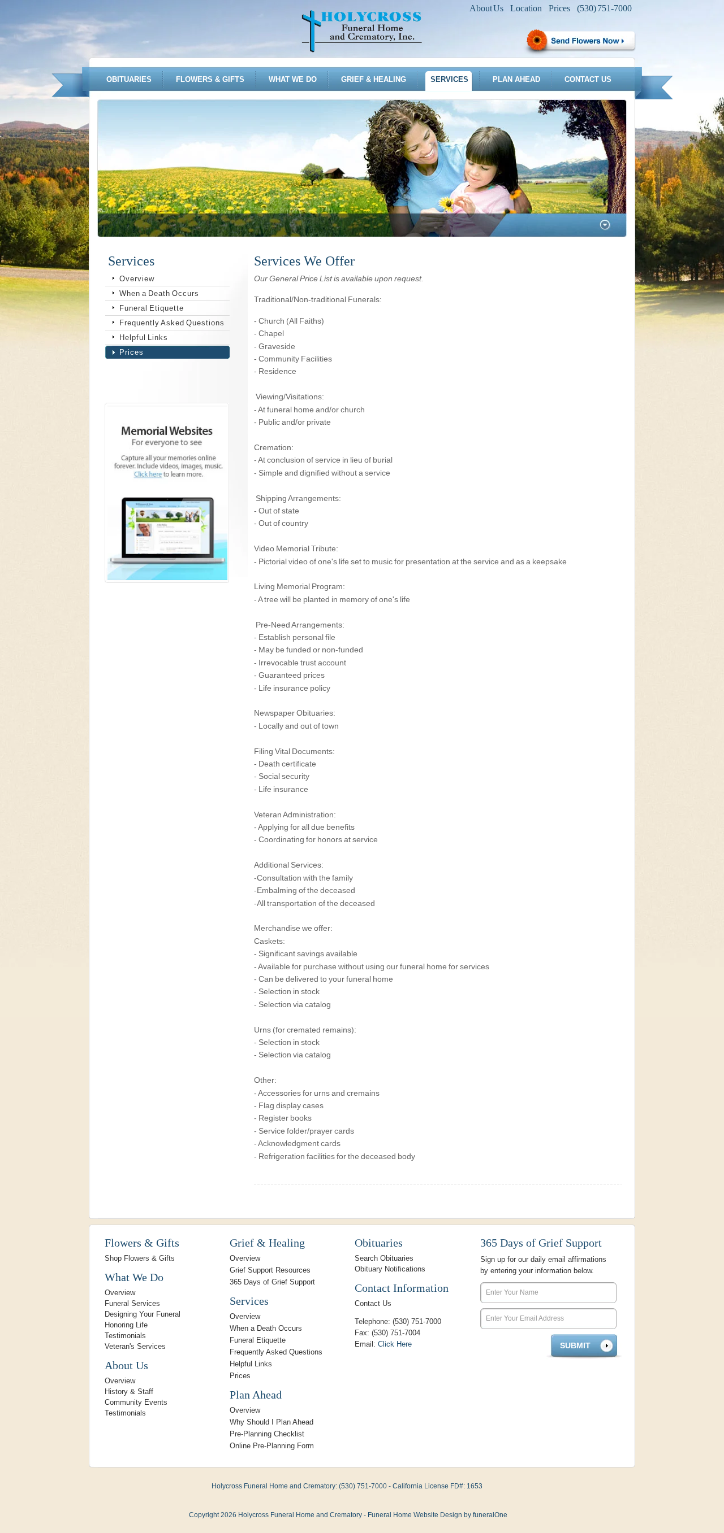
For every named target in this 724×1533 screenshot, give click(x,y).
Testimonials (125, 1335)
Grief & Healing (373, 79)
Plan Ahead (516, 79)
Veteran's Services (135, 1346)
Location (526, 8)
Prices (559, 8)
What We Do (293, 79)
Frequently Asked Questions (172, 323)
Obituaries (129, 79)
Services (449, 79)
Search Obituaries (384, 1258)
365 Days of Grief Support (272, 1282)
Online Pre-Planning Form (272, 1445)
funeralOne (490, 1515)
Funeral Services (132, 1303)
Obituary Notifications (390, 1269)
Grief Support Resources (270, 1270)
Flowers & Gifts (210, 79)
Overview (136, 279)
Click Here (395, 1344)
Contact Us (587, 79)
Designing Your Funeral (142, 1314)
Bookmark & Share (166, 381)
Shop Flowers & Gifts (140, 1258)
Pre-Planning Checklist (267, 1434)
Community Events (136, 1402)
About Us (486, 8)
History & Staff (129, 1391)
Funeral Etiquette (151, 308)
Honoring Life (126, 1325)
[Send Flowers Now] (579, 41)
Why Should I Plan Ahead (271, 1422)
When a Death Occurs (159, 293)
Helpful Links (143, 337)
